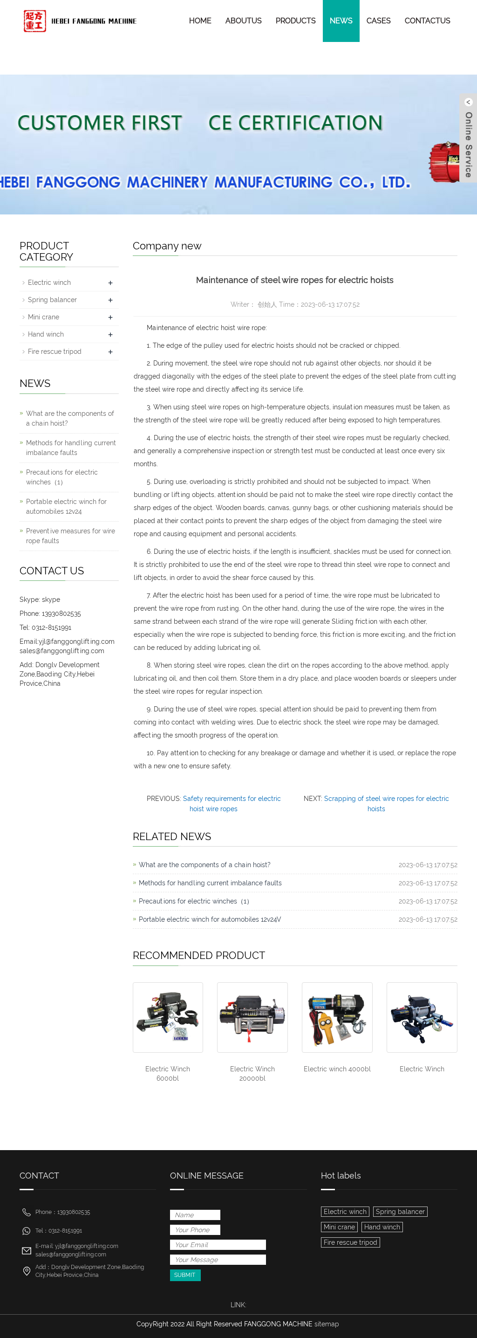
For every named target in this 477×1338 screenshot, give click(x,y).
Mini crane (43, 317)
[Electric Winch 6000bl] (168, 1017)
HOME (200, 20)
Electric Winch (422, 1069)
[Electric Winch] (422, 1017)
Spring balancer (52, 299)
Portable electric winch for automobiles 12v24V (210, 919)
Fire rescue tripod (55, 351)
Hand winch (46, 334)
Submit (184, 1275)
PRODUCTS (296, 20)
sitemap (326, 1324)
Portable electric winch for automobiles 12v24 (66, 506)
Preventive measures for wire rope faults (70, 536)
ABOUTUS (243, 20)
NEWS (341, 20)
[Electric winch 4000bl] (337, 1017)
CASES (379, 20)
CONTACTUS (427, 20)
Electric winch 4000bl (337, 1069)
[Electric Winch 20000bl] (252, 1017)
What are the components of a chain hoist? (205, 865)
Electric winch (49, 282)
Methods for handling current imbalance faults (210, 883)
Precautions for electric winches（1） (196, 901)
